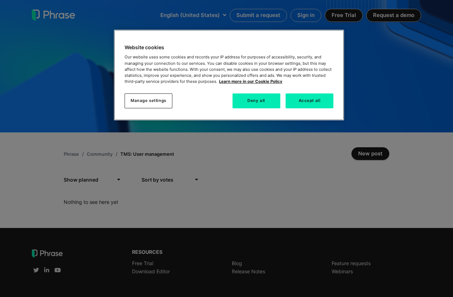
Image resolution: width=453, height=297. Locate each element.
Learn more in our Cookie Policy (250, 81)
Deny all (256, 100)
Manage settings (148, 100)
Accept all (310, 100)
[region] (229, 75)
